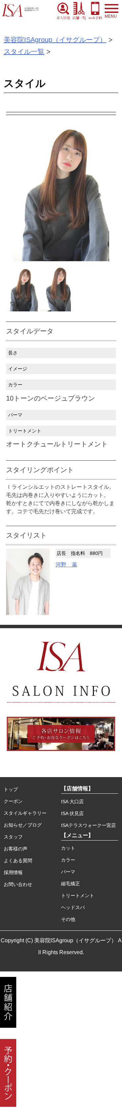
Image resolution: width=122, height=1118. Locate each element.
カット (68, 848)
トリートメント (77, 895)
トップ (11, 789)
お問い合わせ (18, 884)
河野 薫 (66, 564)
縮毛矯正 (70, 883)
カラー (68, 860)
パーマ (68, 871)
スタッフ (13, 837)
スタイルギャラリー (25, 813)
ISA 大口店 (72, 801)
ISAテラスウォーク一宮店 (88, 825)
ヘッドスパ (73, 907)
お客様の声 (15, 848)
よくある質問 (18, 860)
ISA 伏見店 (72, 813)
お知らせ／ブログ (23, 825)
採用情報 (13, 872)
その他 (68, 919)
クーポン (13, 801)
